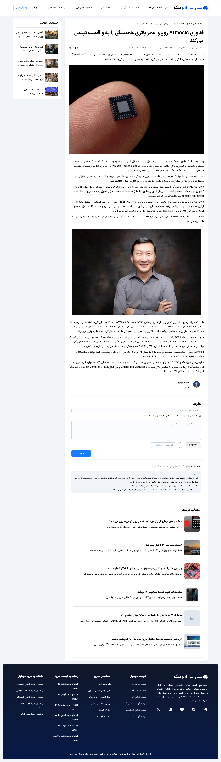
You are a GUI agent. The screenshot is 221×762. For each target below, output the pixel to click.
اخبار (195, 23)
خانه (202, 23)
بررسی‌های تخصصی (58, 8)
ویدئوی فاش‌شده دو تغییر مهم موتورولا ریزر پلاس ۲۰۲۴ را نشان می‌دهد (144, 569)
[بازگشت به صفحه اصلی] (191, 7)
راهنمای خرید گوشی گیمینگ (30, 697)
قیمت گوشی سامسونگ (135, 703)
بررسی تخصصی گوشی (100, 703)
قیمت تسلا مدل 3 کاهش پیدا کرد (164, 545)
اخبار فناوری (104, 8)
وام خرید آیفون (104, 684)
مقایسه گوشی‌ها (103, 716)
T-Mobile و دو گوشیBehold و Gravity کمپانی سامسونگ (151, 616)
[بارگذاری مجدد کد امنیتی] (180, 445)
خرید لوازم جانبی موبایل (99, 690)
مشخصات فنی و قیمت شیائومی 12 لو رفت (159, 592)
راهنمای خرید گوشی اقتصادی (29, 684)
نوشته (196, 47)
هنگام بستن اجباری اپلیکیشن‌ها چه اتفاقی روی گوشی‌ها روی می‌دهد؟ (145, 521)
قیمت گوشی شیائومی (136, 710)
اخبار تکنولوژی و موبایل (100, 697)
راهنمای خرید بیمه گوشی (31, 714)
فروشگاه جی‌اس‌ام (158, 8)
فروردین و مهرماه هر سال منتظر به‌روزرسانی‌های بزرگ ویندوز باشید (147, 639)
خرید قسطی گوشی (129, 8)
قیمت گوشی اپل (138, 697)
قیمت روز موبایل (138, 684)
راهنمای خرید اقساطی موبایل (29, 690)
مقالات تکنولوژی (83, 8)
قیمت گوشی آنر (139, 716)
